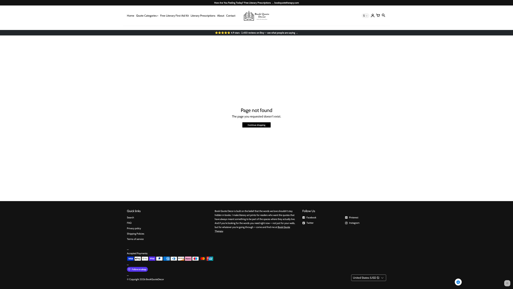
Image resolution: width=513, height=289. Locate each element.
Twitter (310, 222)
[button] (458, 282)
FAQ (129, 222)
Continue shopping (256, 125)
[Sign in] (372, 16)
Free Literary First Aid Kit (174, 15)
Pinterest (353, 217)
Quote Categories (146, 15)
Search (130, 217)
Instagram (354, 222)
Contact (230, 15)
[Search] (383, 16)
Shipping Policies (135, 233)
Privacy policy (134, 228)
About (220, 15)
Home (130, 15)
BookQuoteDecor (155, 279)
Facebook (311, 217)
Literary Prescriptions (203, 15)
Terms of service (135, 239)
